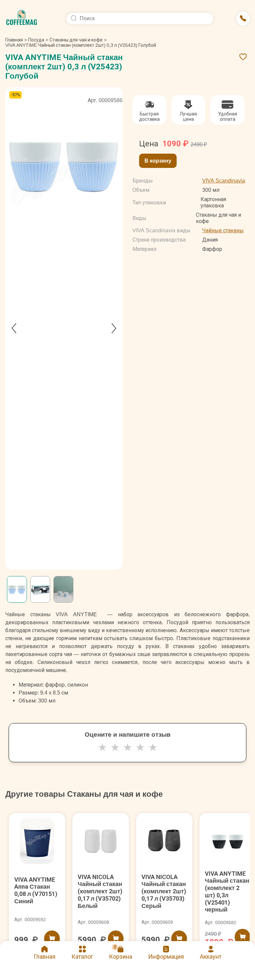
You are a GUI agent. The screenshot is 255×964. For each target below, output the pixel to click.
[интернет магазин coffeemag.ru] (24, 18)
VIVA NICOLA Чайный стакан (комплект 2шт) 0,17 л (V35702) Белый (100, 891)
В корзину (157, 161)
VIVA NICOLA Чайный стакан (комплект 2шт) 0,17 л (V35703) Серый (163, 891)
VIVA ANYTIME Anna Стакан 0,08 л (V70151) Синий (35, 890)
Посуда (36, 39)
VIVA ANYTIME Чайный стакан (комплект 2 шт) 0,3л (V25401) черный (227, 891)
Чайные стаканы (223, 230)
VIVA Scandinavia (223, 181)
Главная (16, 39)
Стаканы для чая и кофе (76, 39)
